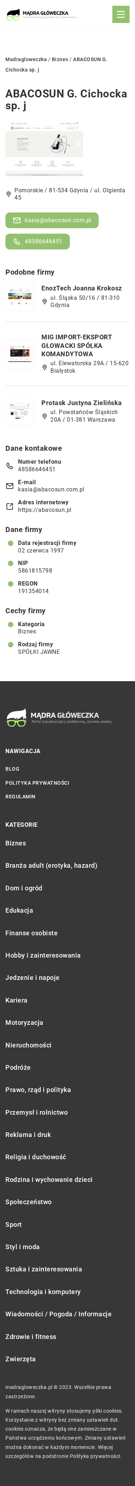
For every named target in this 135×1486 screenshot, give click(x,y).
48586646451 (44, 241)
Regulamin (20, 796)
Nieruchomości (28, 1045)
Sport (13, 1224)
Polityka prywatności (37, 783)
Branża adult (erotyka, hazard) (51, 865)
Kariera (16, 1000)
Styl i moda (22, 1247)
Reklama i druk (28, 1134)
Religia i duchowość (35, 1157)
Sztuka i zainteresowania (43, 1269)
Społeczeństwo (28, 1202)
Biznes (27, 631)
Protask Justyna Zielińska (81, 403)
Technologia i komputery (43, 1291)
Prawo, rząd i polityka (38, 1089)
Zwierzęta (20, 1359)
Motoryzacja (24, 1022)
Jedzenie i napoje (32, 977)
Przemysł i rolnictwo (36, 1112)
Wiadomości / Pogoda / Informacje (58, 1314)
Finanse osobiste (31, 933)
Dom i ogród (23, 888)
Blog (12, 769)
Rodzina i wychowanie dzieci (49, 1179)
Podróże (18, 1067)
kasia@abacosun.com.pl (58, 220)
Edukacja (19, 910)
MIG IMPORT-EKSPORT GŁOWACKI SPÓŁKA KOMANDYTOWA (76, 345)
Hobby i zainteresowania (43, 955)
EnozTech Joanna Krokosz (81, 288)
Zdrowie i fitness (31, 1336)
